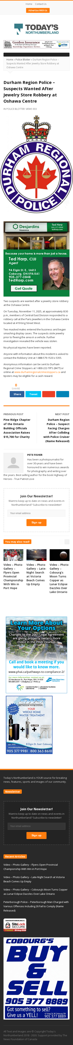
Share (17, 394)
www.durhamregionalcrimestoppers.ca (37, 372)
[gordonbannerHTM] (36, 44)
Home (29, 4)
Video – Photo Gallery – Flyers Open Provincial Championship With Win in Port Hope (13, 576)
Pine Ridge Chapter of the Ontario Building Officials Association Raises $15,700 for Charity (17, 428)
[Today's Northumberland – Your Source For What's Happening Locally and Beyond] (36, 29)
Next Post (62, 414)
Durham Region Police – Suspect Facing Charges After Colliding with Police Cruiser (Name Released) (56, 430)
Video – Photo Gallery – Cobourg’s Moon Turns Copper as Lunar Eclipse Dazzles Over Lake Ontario (59, 578)
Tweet (33, 394)
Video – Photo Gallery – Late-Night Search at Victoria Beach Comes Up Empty (36, 574)
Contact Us (40, 4)
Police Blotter (23, 59)
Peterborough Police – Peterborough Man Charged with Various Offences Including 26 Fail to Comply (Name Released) (36, 906)
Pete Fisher (34, 455)
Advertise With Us (37, 10)
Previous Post (14, 414)
